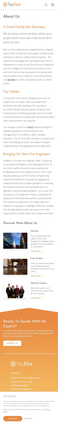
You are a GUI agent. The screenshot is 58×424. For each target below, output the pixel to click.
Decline (28, 419)
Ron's (31, 127)
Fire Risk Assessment (19, 385)
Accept (13, 419)
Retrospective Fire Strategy (22, 382)
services (11, 79)
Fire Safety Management (21, 389)
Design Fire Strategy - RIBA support (25, 378)
